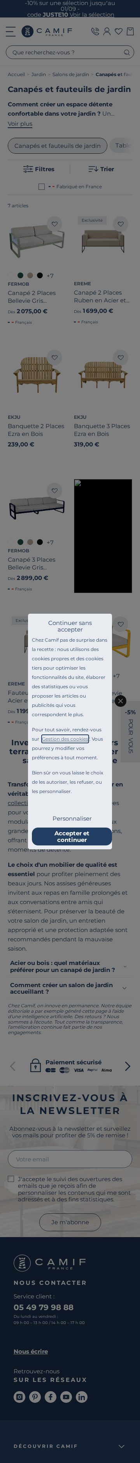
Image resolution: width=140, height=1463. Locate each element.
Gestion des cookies (65, 739)
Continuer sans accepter (70, 626)
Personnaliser (72, 818)
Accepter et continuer (71, 836)
